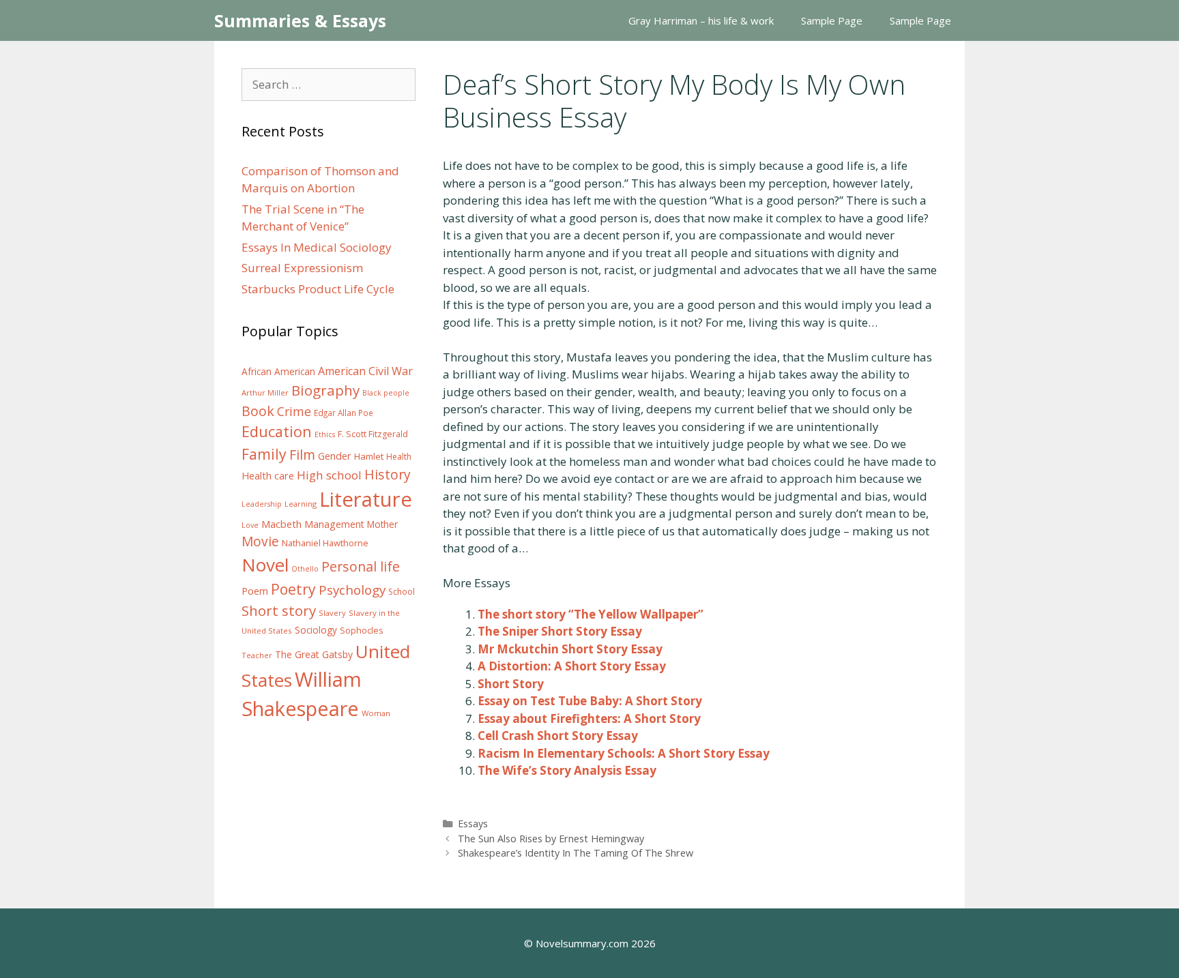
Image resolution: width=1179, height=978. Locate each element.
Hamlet (368, 456)
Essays (473, 823)
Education (277, 431)
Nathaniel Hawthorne (325, 543)
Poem (255, 590)
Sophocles (361, 630)
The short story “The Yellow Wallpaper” (590, 614)
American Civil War (365, 371)
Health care (268, 475)
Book (258, 411)
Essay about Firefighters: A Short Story (589, 718)
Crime (294, 411)
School (401, 591)
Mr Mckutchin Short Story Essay (570, 649)
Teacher (257, 655)
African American (278, 372)
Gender (334, 455)
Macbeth (281, 524)
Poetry (293, 589)
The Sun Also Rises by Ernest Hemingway (551, 838)
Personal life (360, 566)
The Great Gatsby (314, 654)
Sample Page (831, 20)
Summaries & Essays (300, 20)
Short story (279, 610)
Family (264, 454)
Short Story (511, 684)
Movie (260, 541)
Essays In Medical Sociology (317, 247)
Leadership (262, 504)
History (387, 474)
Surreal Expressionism (302, 268)
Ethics (325, 434)
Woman (376, 713)
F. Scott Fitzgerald (373, 434)
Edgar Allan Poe (343, 412)
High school (329, 475)
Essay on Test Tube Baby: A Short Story (590, 701)
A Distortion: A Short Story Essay (572, 666)
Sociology (316, 630)
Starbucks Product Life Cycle (318, 289)
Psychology (352, 590)
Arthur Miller (265, 392)
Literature (365, 499)
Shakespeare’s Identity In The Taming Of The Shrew (575, 852)
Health (398, 456)
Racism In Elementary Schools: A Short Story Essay (624, 753)
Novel (265, 564)
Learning (301, 504)
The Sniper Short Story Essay (560, 631)
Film (302, 454)
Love (250, 525)
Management (334, 524)
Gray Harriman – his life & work (701, 20)
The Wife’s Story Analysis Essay (567, 770)
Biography (325, 390)
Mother (382, 524)
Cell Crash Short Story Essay (558, 735)
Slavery (332, 613)
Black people (385, 393)
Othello (305, 569)
